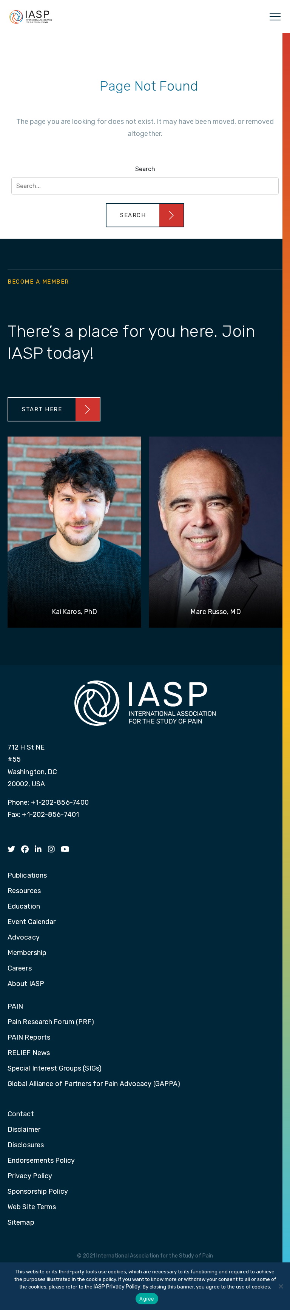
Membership (27, 953)
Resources (24, 891)
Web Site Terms (32, 1207)
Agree (146, 1299)
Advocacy (24, 937)
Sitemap (21, 1223)
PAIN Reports (29, 1038)
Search (145, 169)
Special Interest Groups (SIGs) (55, 1068)
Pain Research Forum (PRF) (51, 1022)
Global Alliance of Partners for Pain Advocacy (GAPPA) (94, 1084)
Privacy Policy (30, 1176)
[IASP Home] (30, 16)
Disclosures (26, 1145)
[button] (145, 215)
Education (24, 906)
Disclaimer (24, 1130)
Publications (27, 876)
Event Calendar (32, 922)
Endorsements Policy (41, 1161)
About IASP (26, 984)
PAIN (15, 1007)
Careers (20, 968)
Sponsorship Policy (38, 1192)
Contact (21, 1114)
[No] (280, 1286)
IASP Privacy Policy (117, 1287)
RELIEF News (29, 1053)
